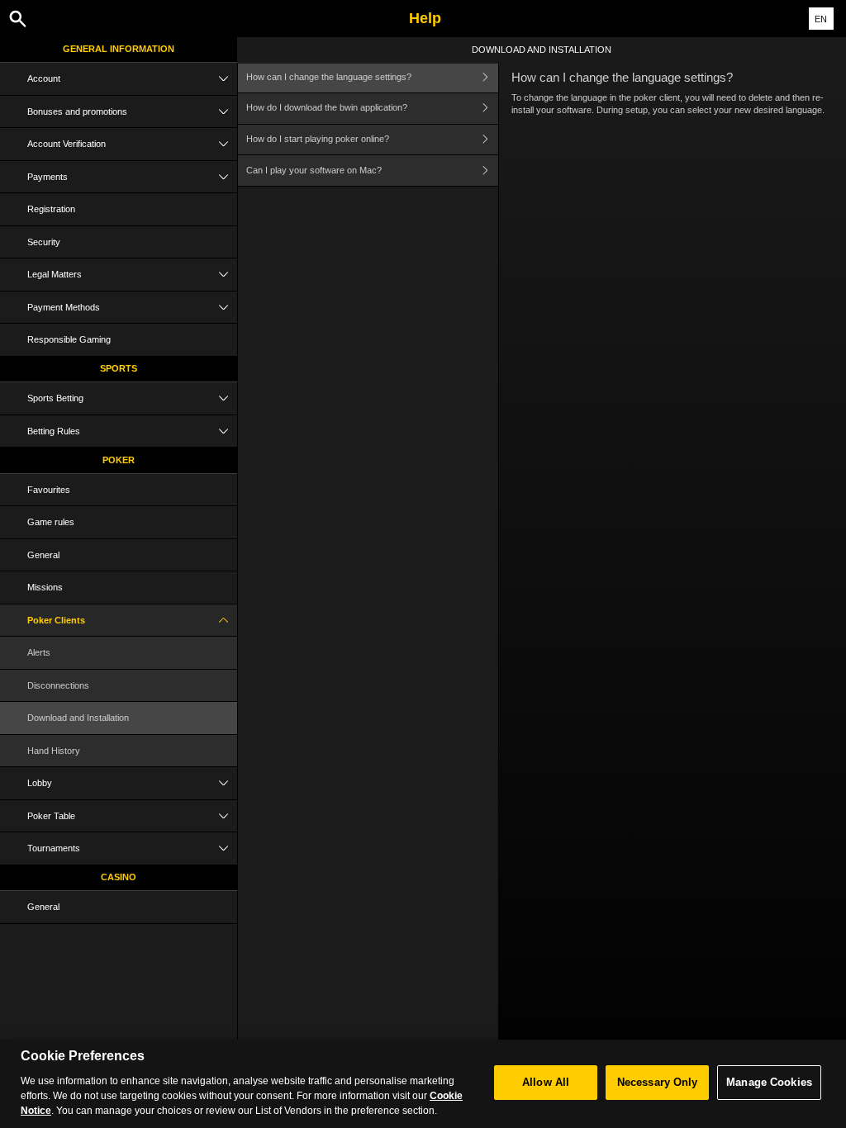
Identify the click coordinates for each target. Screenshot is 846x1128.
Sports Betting (55, 398)
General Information (118, 49)
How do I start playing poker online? (317, 139)
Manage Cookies (769, 1082)
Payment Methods (63, 307)
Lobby (39, 783)
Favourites (48, 490)
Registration (51, 209)
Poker (118, 460)
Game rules (50, 522)
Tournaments (53, 848)
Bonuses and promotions (77, 111)
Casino (118, 877)
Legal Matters (54, 274)
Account (43, 78)
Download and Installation (78, 718)
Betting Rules (53, 431)
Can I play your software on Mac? (314, 170)
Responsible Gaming (69, 339)
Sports (118, 368)
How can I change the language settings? (328, 77)
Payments (47, 177)
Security (43, 242)
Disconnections (58, 685)
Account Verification (66, 144)
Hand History (53, 751)
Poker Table (51, 816)
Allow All (545, 1082)
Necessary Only (657, 1082)
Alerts (38, 652)
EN (821, 19)
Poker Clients (56, 620)
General (43, 555)
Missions (45, 587)
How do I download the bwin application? (326, 107)
